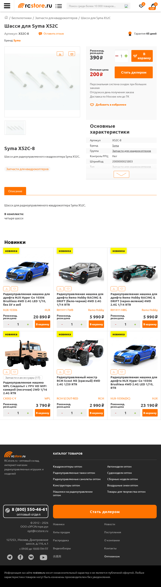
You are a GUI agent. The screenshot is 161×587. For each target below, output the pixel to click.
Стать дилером (133, 72)
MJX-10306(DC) (120, 398)
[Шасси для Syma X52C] (15, 128)
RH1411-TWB (65, 309)
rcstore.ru (39, 572)
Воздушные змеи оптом (122, 485)
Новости (109, 524)
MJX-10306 (10, 309)
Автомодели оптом (119, 466)
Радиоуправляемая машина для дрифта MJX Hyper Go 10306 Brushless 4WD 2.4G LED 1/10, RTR (134, 382)
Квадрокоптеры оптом (67, 466)
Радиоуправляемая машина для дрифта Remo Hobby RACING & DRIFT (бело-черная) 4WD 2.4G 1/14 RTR (80, 299)
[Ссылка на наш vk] (31, 557)
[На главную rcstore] (34, 6)
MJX (47, 309)
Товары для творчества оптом (126, 491)
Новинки (15, 242)
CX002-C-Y (9, 398)
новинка (11, 251)
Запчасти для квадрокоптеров (27, 169)
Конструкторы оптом (66, 485)
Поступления (112, 532)
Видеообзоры (62, 548)
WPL (47, 398)
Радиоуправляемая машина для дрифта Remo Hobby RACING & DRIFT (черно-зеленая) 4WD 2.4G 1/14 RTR (134, 299)
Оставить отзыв (54, 33)
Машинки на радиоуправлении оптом (72, 493)
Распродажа (61, 540)
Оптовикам (112, 556)
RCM (101, 398)
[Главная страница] (6, 18)
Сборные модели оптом (122, 479)
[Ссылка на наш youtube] (43, 557)
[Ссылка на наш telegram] (10, 557)
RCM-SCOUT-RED (67, 398)
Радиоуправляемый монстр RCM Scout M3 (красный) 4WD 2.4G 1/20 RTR (78, 380)
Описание (15, 191)
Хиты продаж (61, 532)
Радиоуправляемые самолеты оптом (77, 479)
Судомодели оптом (119, 472)
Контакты (110, 548)
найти (126, 6)
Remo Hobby (96, 309)
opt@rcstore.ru (37, 531)
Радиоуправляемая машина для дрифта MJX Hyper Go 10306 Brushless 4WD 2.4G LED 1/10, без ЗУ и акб (26, 299)
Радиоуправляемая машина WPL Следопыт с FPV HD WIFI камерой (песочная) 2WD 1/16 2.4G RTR (25, 388)
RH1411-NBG (119, 309)
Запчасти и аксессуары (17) (22, 377)
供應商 (57, 556)
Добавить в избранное (110, 104)
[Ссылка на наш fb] (20, 557)
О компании (112, 540)
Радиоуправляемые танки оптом (74, 472)
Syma (115, 145)
